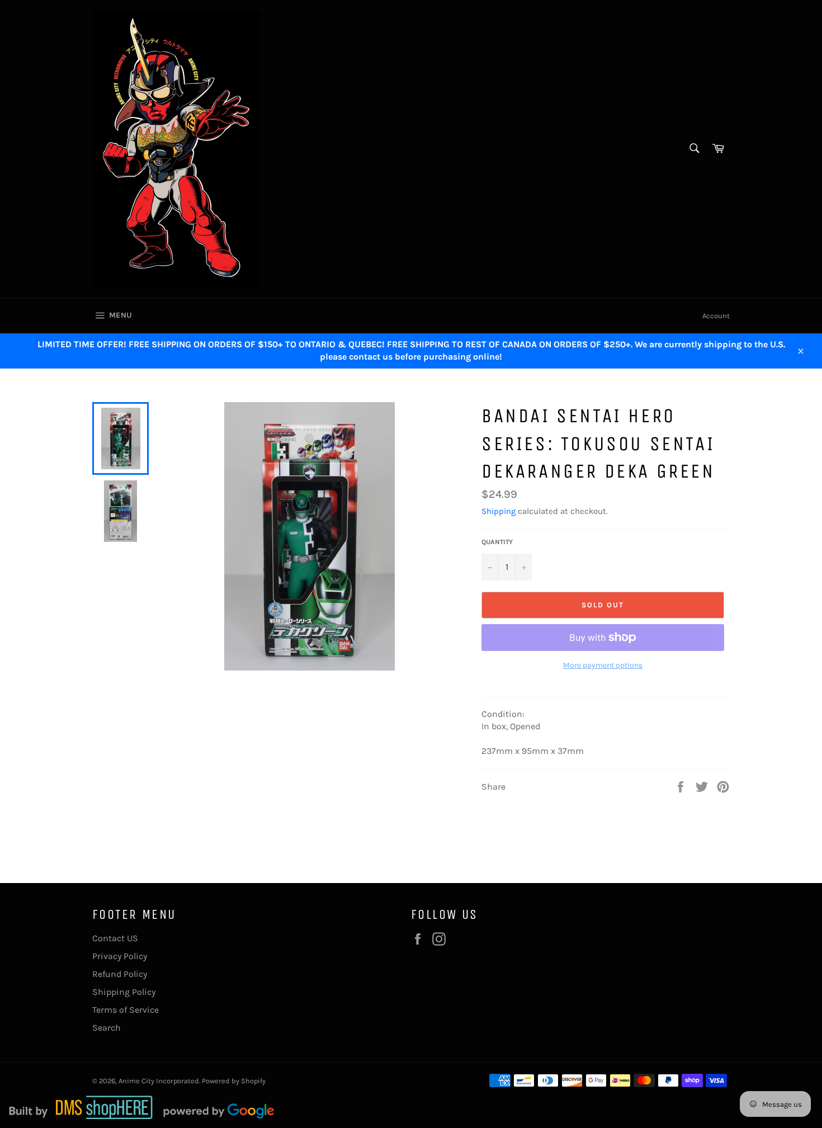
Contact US (115, 938)
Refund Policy (119, 974)
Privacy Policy (119, 956)
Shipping (498, 511)
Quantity (497, 542)
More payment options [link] (603, 665)
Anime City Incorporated (159, 1081)
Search (106, 1027)
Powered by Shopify (234, 1081)
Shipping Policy (123, 992)
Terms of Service (125, 1009)
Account (716, 316)
